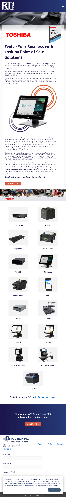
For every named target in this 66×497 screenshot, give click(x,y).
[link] (8, 6)
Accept (54, 490)
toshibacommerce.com (45, 397)
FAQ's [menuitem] (50, 444)
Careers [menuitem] (40, 444)
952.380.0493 (7, 449)
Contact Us (12, 184)
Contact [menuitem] (60, 444)
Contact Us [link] (33, 424)
